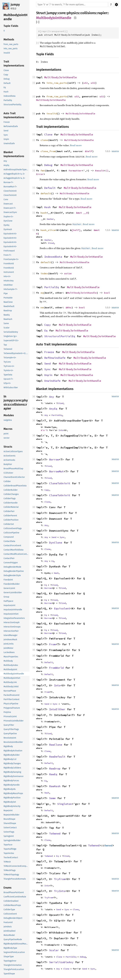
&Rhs (69, 307)
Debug (48, 165)
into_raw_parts (56, 82)
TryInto (59, 891)
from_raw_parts (56, 96)
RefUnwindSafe (54, 357)
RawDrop (54, 768)
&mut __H (82, 212)
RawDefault (57, 756)
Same (52, 798)
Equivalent (62, 608)
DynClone (55, 542)
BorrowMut (56, 471)
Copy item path (75, 17)
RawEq (53, 774)
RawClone (55, 744)
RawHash (54, 786)
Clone (48, 134)
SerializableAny (61, 962)
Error (40, 174)
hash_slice (48, 230)
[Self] (76, 230)
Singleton (64, 804)
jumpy (15, 4)
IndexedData (53, 256)
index (44, 273)
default (46, 193)
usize (68, 273)
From (52, 644)
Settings (116, 4)
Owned (108, 845)
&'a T (44, 430)
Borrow (54, 459)
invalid (51, 113)
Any (51, 396)
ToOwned (54, 833)
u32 (85, 82)
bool (107, 292)
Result (99, 170)
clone (44, 140)
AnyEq (53, 408)
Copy (47, 324)
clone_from (48, 151)
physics (73, 13)
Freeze (49, 352)
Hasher (50, 219)
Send (47, 363)
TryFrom (59, 879)
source (115, 151)
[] (37, 22)
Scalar (54, 950)
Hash (47, 207)
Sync (47, 369)
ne (42, 307)
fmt (43, 170)
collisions (88, 13)
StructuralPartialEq (59, 336)
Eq (46, 330)
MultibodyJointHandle (53, 18)
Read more (76, 145)
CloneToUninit (59, 483)
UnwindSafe (52, 380)
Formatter (75, 170)
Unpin (48, 375)
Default (50, 188)
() (107, 170)
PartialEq (51, 287)
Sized (51, 243)
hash (43, 212)
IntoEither (57, 709)
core (61, 13)
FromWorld (56, 667)
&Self (88, 151)
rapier (102, 13)
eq (42, 292)
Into (61, 430)
